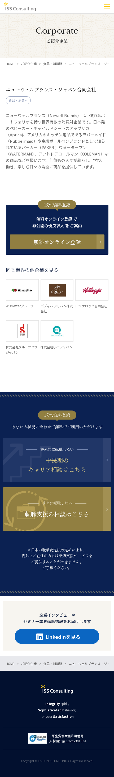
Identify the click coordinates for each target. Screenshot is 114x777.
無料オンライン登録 (57, 242)
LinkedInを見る (63, 636)
